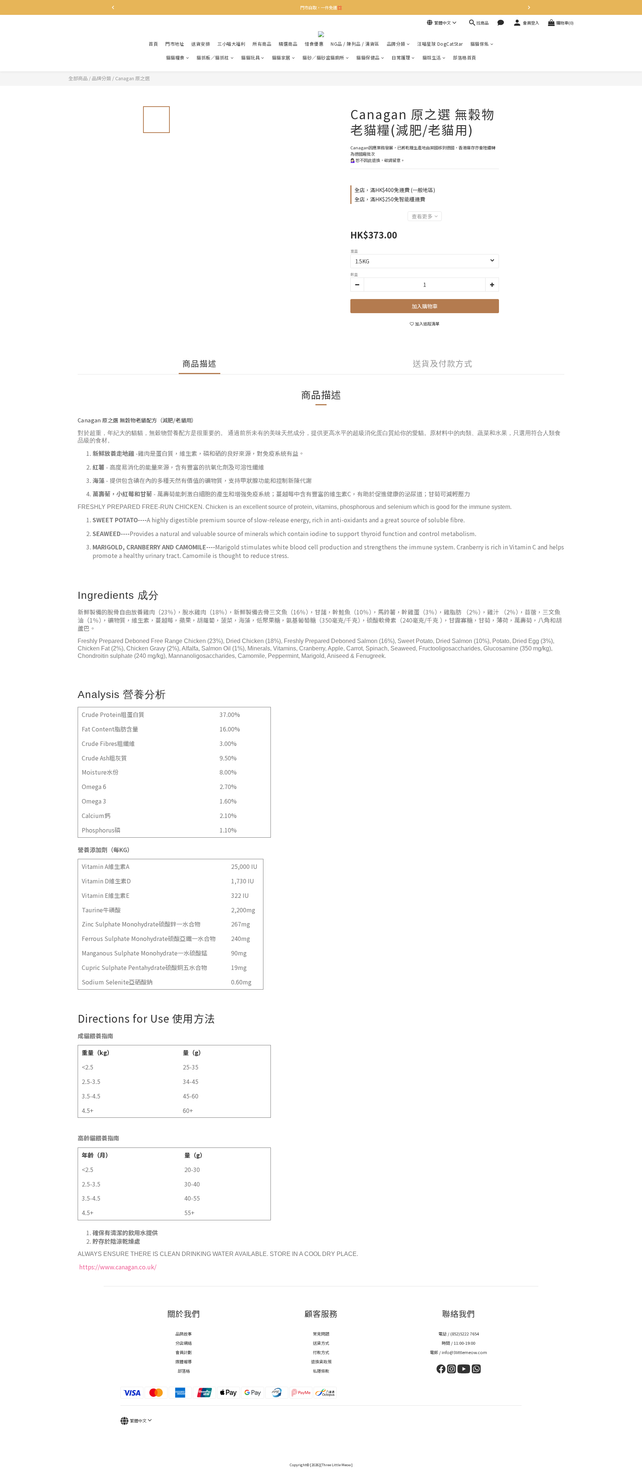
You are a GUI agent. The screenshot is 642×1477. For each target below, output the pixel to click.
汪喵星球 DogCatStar (440, 43)
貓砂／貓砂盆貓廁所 (323, 57)
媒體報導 (183, 1361)
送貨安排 (200, 43)
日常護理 (401, 57)
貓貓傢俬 (479, 43)
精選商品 (288, 43)
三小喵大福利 (231, 43)
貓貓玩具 (250, 57)
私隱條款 (321, 1371)
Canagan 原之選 (132, 78)
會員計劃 (183, 1352)
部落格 (184, 1371)
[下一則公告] (529, 7)
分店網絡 (183, 1343)
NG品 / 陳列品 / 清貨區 (355, 43)
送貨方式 (321, 1343)
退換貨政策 (321, 1361)
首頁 (153, 43)
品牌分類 (396, 43)
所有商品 (262, 43)
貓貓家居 (281, 57)
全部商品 (78, 78)
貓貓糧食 (175, 57)
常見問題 (321, 1334)
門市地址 (174, 43)
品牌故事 (183, 1334)
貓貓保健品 (368, 57)
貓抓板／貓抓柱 (213, 57)
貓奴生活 (431, 57)
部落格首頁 (464, 57)
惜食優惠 (314, 43)
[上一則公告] (113, 7)
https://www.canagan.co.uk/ (117, 1266)
